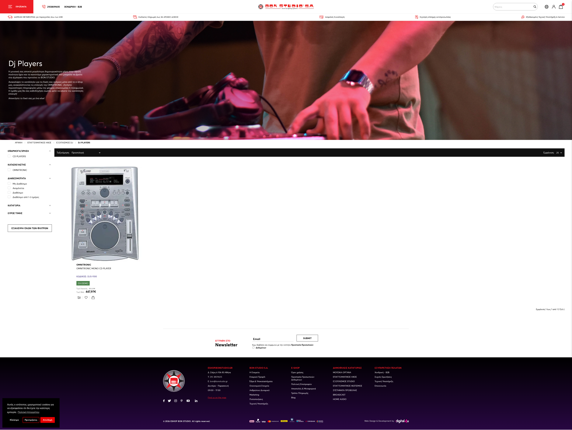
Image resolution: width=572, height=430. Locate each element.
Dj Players (84, 142)
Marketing (254, 394)
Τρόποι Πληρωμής (299, 393)
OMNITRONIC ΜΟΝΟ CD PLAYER (93, 268)
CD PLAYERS (19, 156)
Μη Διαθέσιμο (20, 183)
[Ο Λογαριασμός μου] (554, 7)
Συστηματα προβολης (345, 390)
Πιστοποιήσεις (256, 399)
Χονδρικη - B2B (73, 7)
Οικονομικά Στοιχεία (259, 385)
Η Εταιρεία (254, 372)
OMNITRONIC (20, 169)
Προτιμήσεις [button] (31, 420)
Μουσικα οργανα (342, 372)
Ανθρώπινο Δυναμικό (259, 390)
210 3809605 (216, 376)
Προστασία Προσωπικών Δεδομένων (302, 378)
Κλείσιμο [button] (14, 420)
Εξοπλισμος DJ (64, 142)
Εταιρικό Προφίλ (257, 376)
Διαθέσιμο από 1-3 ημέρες (26, 197)
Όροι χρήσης (297, 372)
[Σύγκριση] (79, 297)
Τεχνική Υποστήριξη (259, 403)
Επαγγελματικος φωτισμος (347, 385)
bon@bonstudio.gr (219, 381)
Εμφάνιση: (544, 152)
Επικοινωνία (380, 385)
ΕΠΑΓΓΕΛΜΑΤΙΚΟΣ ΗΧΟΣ (39, 142)
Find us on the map (217, 397)
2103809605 (53, 6)
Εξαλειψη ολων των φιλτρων (29, 228)
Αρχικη (18, 142)
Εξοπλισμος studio (344, 381)
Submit (307, 338)
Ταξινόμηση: (57, 152)
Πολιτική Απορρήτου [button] (28, 412)
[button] (535, 6)
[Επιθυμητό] (86, 297)
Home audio (339, 399)
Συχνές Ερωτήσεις (383, 376)
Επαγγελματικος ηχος (345, 376)
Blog (293, 397)
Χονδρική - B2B (382, 372)
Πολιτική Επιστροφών (301, 384)
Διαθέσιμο (18, 192)
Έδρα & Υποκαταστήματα (261, 381)
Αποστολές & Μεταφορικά (303, 388)
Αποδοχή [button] (47, 420)
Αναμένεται (18, 188)
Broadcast (339, 394)
